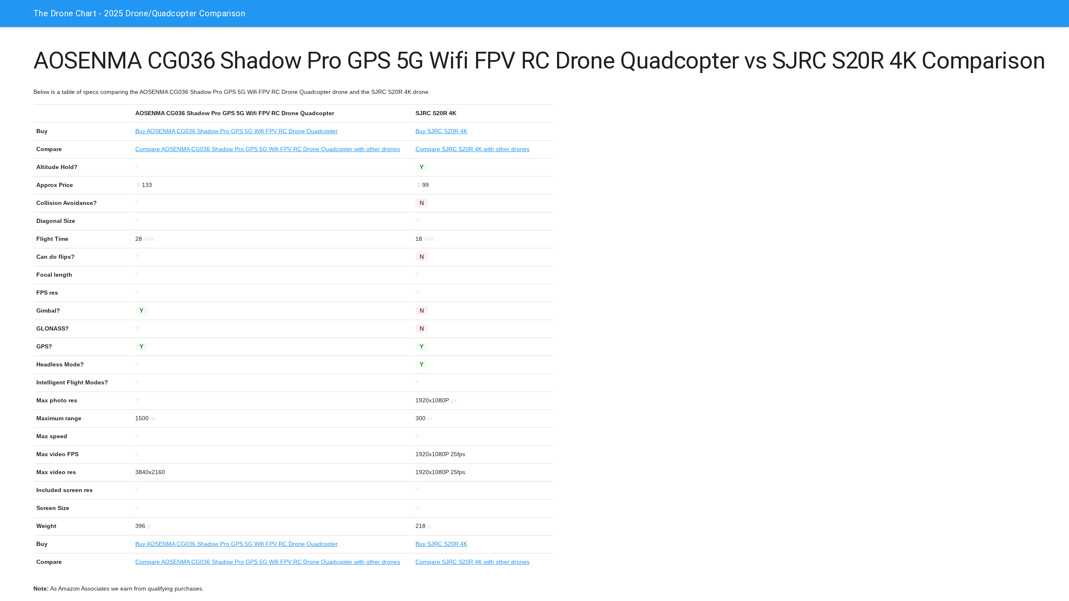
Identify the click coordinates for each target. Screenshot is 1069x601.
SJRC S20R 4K (441, 131)
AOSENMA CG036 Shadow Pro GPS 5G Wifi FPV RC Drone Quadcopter (236, 131)
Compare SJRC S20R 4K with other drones (472, 149)
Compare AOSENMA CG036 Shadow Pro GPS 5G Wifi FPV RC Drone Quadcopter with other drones (267, 149)
